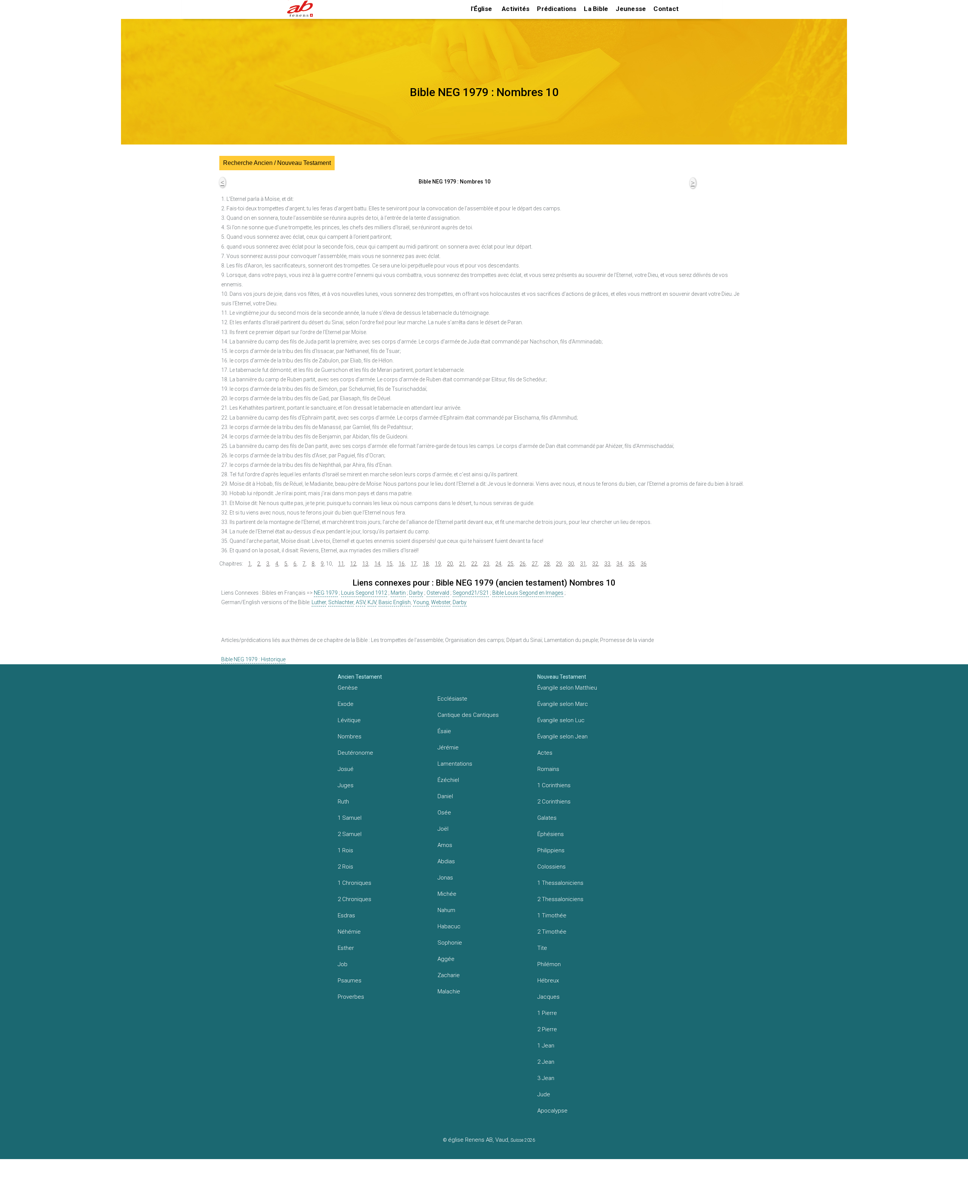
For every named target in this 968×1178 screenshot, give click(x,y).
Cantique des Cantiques (468, 715)
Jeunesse (631, 8)
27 (535, 564)
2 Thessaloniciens (560, 899)
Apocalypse (552, 1110)
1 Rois (345, 850)
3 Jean (545, 1078)
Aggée (446, 959)
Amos (444, 845)
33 (607, 564)
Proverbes (351, 996)
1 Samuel (349, 817)
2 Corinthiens (554, 801)
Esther (346, 948)
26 (523, 564)
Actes (544, 752)
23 (486, 564)
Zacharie (448, 975)
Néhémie (349, 931)
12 (353, 564)
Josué (346, 769)
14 (377, 564)
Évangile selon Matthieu (567, 687)
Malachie (448, 991)
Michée (446, 893)
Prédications (556, 8)
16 (402, 564)
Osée (444, 812)
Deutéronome (355, 752)
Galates (547, 817)
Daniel (445, 796)
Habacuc (449, 926)
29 (559, 564)
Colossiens (551, 866)
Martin (398, 593)
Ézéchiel (448, 780)
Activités (515, 8)
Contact (666, 8)
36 (644, 564)
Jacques (548, 996)
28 (547, 564)
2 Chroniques (354, 899)
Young (421, 602)
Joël (442, 828)
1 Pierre (547, 1013)
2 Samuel (349, 834)
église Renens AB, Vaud (478, 1139)
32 (595, 564)
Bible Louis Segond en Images (527, 593)
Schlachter (341, 602)
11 (341, 564)
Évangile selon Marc (562, 704)
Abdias (446, 861)
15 (389, 564)
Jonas (445, 877)
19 (438, 564)
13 (365, 564)
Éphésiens (550, 834)
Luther (319, 602)
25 (510, 564)
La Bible (596, 8)
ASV (360, 602)
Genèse (348, 687)
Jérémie (448, 747)
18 (426, 564)
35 (631, 564)
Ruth (343, 801)
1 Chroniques (354, 883)
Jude (543, 1094)
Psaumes (349, 980)
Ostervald (438, 593)
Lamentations (454, 763)
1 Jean (545, 1045)
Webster (440, 602)
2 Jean (545, 1061)
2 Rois (345, 866)
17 (414, 564)
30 (571, 564)
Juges (346, 785)
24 (498, 564)
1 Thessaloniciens (560, 883)
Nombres (349, 736)
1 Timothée (551, 915)
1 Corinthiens (554, 785)
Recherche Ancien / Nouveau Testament (277, 163)
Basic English (395, 602)
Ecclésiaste (452, 698)
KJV (372, 602)
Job (342, 964)
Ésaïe (444, 731)
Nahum (446, 910)
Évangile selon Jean (562, 736)
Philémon (549, 964)
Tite (542, 948)
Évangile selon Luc (561, 720)
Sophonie (449, 942)
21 (462, 564)
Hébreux (548, 980)
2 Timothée (551, 931)
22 (474, 564)
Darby (416, 593)
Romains (548, 769)
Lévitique (349, 720)
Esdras (346, 915)
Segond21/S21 (471, 593)
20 (450, 564)
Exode (346, 704)
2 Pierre (547, 1029)
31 (583, 564)
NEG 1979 (326, 593)
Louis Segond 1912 (364, 593)
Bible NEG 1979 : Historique (253, 659)
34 (619, 564)
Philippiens (551, 850)
